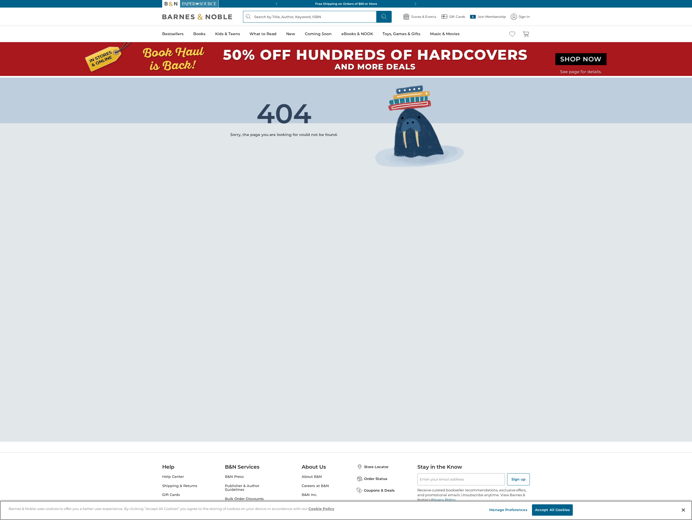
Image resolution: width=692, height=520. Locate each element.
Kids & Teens (227, 33)
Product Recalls (176, 513)
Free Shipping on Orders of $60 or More (346, 4)
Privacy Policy (443, 500)
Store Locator (376, 467)
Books (199, 33)
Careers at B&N (315, 486)
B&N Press (234, 477)
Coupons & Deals (379, 490)
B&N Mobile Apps (318, 504)
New (290, 33)
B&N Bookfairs (238, 517)
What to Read (263, 33)
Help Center (173, 477)
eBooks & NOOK (357, 33)
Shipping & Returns (179, 486)
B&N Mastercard (239, 508)
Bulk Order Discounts (244, 499)
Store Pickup (173, 504)
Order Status (375, 478)
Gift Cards (171, 495)
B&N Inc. (309, 495)
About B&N (312, 477)
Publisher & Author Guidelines (242, 488)
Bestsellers (173, 33)
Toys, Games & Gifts (401, 33)
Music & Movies (445, 33)
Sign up (518, 479)
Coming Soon (318, 33)
